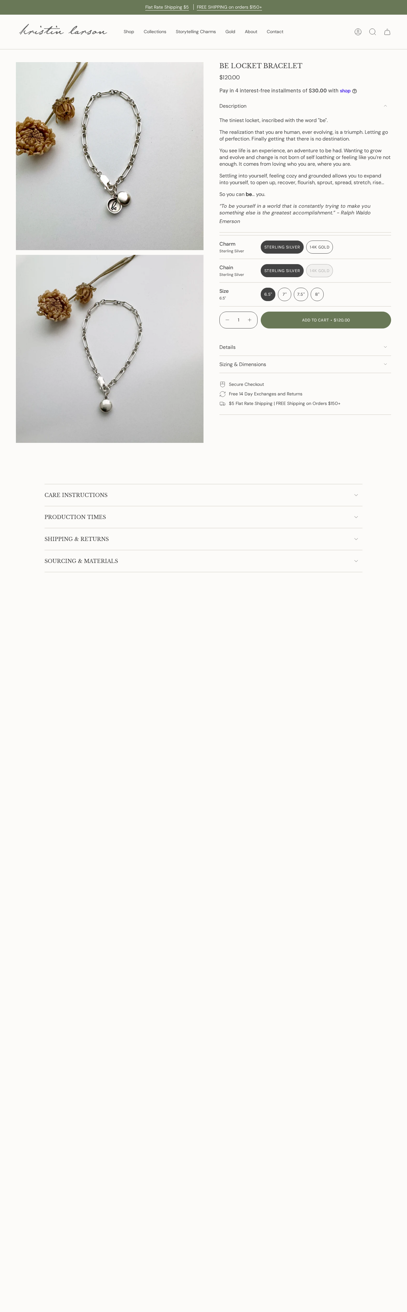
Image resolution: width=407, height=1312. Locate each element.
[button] (129, 31)
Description (232, 106)
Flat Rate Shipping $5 (167, 7)
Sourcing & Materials (81, 561)
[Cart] (387, 31)
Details (227, 347)
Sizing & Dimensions (242, 364)
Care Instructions (76, 495)
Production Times (75, 517)
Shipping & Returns (77, 539)
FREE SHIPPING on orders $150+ (229, 7)
